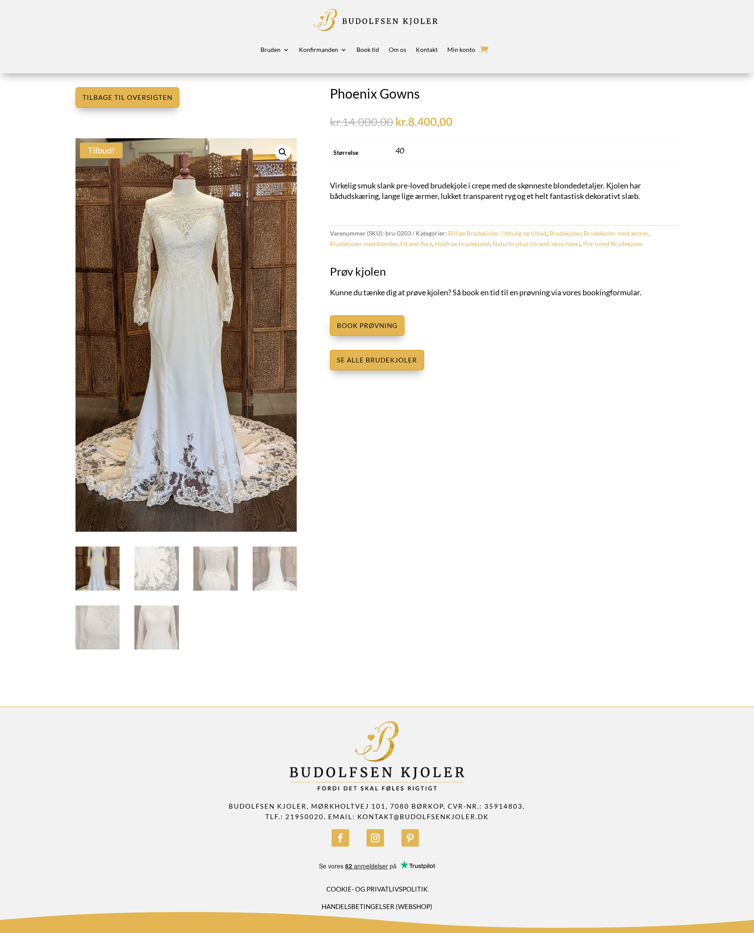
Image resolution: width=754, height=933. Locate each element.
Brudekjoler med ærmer (616, 233)
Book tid (367, 49)
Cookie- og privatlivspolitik (377, 889)
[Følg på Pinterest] (410, 838)
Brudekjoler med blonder (364, 243)
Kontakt (427, 49)
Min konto (461, 49)
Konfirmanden (318, 49)
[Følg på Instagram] (375, 838)
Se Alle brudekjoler (377, 360)
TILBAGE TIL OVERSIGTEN (127, 97)
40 (399, 150)
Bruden (270, 49)
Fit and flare (416, 243)
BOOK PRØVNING (367, 325)
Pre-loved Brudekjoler (613, 243)
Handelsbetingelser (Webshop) (377, 906)
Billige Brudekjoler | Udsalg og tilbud (497, 233)
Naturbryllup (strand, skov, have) (536, 243)
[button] (283, 152)
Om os (397, 49)
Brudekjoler (565, 233)
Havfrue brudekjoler (462, 243)
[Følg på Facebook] (340, 838)
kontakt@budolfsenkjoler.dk (423, 816)
